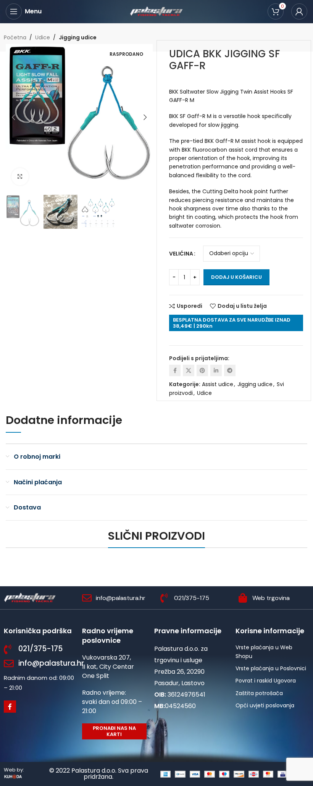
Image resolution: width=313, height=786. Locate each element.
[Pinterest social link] (202, 370)
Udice (42, 37)
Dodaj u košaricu (236, 277)
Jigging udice (78, 37)
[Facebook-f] (10, 706)
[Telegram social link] (230, 370)
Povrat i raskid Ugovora (266, 680)
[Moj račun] (299, 11)
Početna (15, 37)
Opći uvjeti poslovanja (265, 705)
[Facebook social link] (175, 370)
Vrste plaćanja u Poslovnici (271, 668)
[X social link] (188, 370)
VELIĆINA (181, 253)
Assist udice (217, 384)
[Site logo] (156, 11)
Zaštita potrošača (259, 693)
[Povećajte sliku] (20, 176)
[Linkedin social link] (216, 370)
